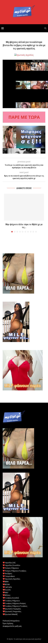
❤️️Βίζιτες (6, 595)
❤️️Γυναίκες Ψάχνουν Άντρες (14, 603)
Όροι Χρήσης (8, 623)
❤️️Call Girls (7, 587)
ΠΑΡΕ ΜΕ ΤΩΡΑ (24, 117)
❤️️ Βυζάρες (7, 573)
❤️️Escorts (7, 590)
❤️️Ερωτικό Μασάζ (10, 614)
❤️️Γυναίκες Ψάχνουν (11, 600)
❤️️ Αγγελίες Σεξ (9, 562)
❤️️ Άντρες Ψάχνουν (11, 568)
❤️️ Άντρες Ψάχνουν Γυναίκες (14, 571)
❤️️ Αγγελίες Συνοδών (11, 565)
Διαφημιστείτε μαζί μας (12, 626)
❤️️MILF (5, 592)
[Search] (45, 28)
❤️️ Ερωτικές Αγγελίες (11, 579)
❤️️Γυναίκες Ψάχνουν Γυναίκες (15, 606)
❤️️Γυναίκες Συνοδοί (11, 598)
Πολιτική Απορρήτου (11, 620)
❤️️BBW (6, 581)
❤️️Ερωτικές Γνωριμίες (12, 608)
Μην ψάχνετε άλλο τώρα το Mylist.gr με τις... (24, 226)
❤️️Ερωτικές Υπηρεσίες (12, 611)
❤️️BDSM (6, 584)
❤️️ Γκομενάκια (9, 576)
